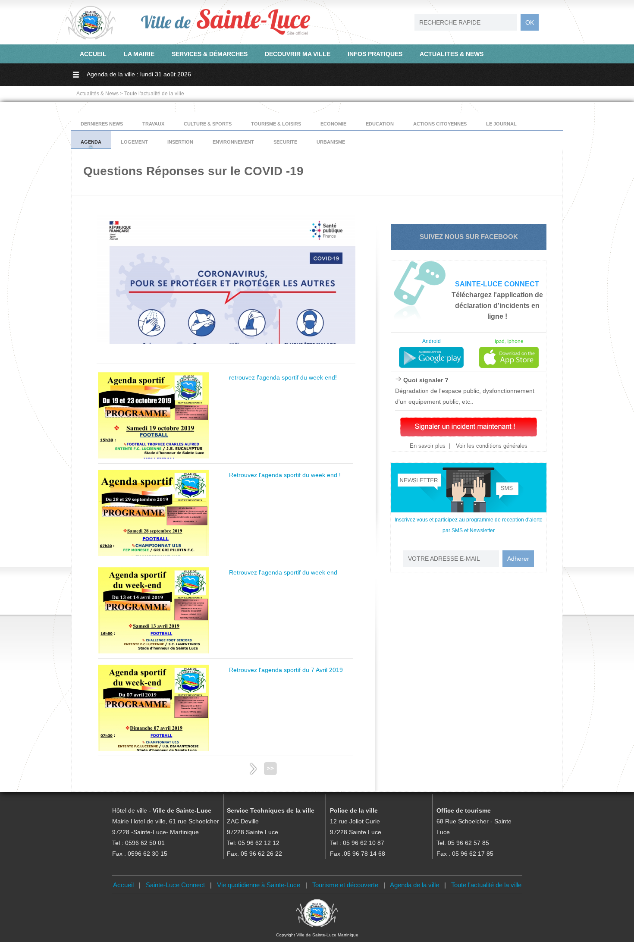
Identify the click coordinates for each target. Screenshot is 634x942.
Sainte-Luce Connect (175, 885)
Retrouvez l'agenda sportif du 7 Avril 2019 (286, 669)
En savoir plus (428, 446)
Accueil (123, 885)
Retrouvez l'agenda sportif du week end (283, 572)
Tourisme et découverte (345, 885)
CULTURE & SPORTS (208, 123)
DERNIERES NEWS (102, 123)
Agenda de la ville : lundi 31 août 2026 (139, 74)
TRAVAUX (153, 123)
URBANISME (331, 141)
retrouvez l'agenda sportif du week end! (283, 377)
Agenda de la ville (414, 885)
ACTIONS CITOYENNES (440, 123)
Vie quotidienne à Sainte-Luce (258, 885)
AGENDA (91, 141)
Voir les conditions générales (490, 446)
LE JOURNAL (501, 123)
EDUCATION (380, 123)
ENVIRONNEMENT (233, 141)
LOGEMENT (134, 141)
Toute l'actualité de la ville (486, 885)
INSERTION (180, 141)
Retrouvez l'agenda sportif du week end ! (285, 474)
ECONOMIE (333, 123)
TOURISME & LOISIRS (276, 123)
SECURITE (285, 141)
